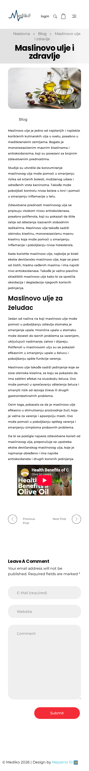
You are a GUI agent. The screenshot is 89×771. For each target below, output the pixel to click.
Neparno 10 (62, 762)
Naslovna (21, 34)
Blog (42, 34)
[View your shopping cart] (64, 16)
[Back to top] (81, 749)
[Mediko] (19, 15)
